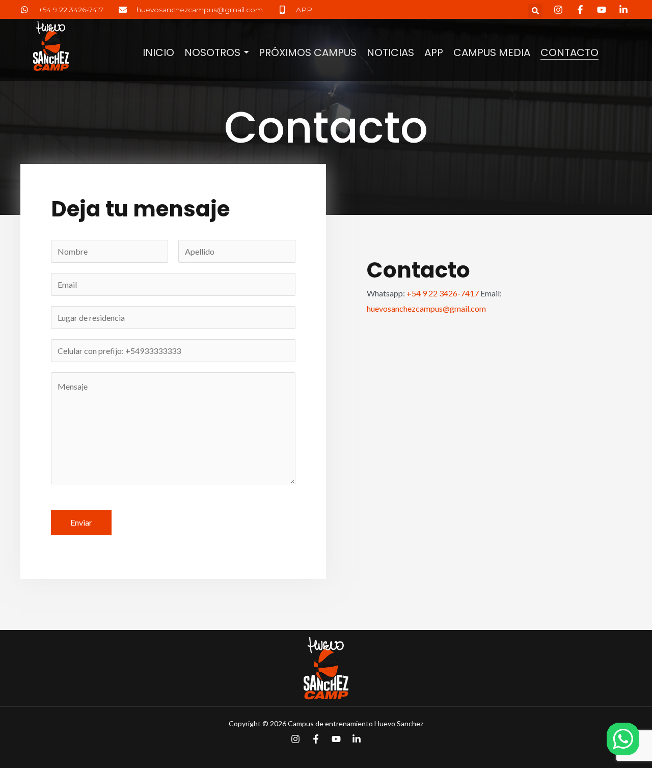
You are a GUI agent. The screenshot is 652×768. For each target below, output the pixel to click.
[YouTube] (336, 739)
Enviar (81, 522)
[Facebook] (315, 739)
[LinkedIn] (356, 739)
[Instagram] (295, 739)
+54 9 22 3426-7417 (442, 293)
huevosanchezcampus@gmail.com (426, 308)
